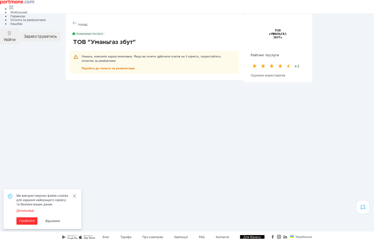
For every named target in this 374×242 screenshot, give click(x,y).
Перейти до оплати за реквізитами (108, 68)
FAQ (202, 237)
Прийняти (27, 221)
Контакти (222, 237)
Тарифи (125, 237)
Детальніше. (25, 210)
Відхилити (52, 221)
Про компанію (152, 237)
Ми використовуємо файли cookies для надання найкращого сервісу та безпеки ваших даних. (42, 200)
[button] (9, 36)
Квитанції (181, 237)
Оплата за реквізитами (28, 20)
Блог (106, 237)
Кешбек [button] (16, 24)
